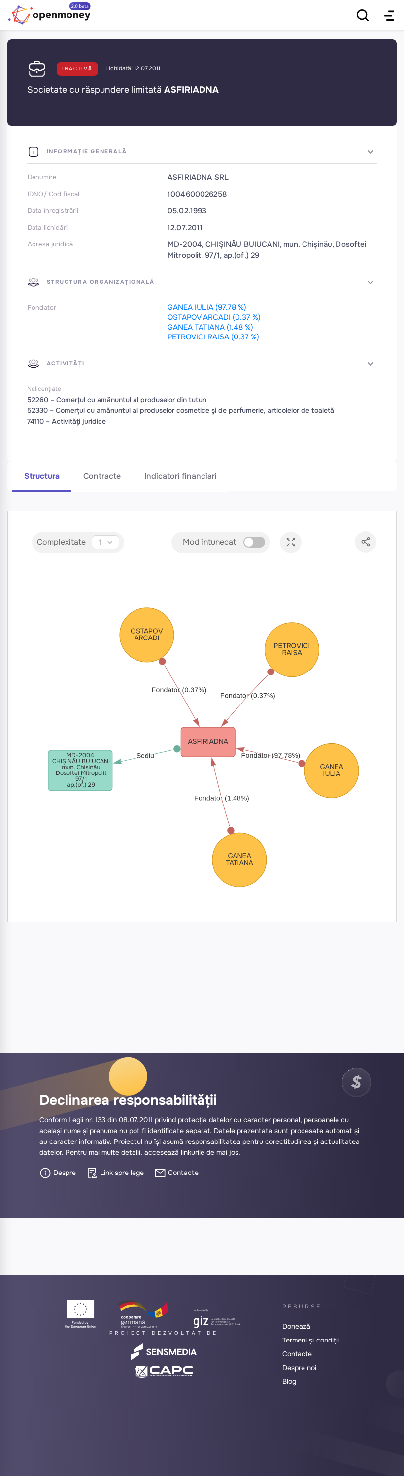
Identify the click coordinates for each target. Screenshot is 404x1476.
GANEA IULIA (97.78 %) (207, 307)
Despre (63, 1172)
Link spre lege (121, 1172)
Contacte (182, 1172)
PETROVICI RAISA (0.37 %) (213, 337)
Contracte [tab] (102, 476)
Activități (64, 363)
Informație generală (85, 151)
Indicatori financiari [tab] (180, 476)
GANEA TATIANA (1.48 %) (210, 327)
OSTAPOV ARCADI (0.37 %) (214, 317)
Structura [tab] (42, 476)
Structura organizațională (99, 281)
